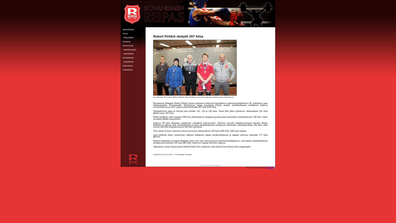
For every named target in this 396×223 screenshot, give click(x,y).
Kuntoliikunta (128, 58)
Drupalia (269, 167)
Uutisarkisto (128, 70)
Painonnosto (128, 46)
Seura (125, 34)
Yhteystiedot (128, 38)
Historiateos (128, 66)
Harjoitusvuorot (129, 50)
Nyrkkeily (126, 42)
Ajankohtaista (128, 30)
